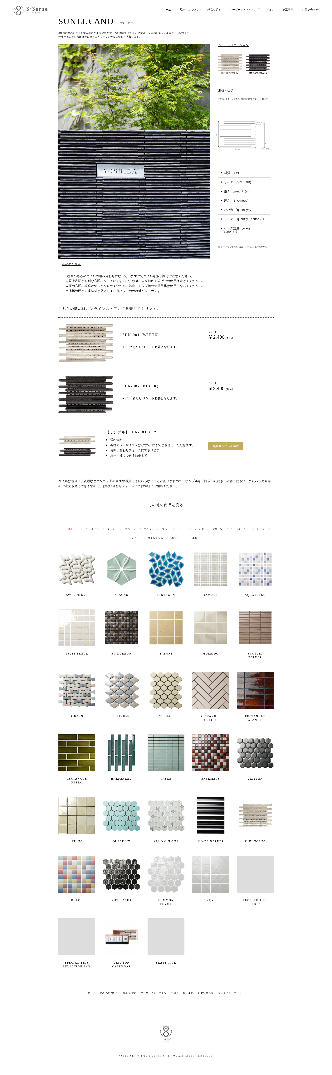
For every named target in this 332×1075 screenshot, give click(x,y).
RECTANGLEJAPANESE (255, 718)
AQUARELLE (255, 595)
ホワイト (176, 537)
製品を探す (214, 9)
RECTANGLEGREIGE (210, 718)
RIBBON (76, 716)
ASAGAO (122, 595)
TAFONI (166, 653)
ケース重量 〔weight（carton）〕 (236, 230)
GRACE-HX (121, 841)
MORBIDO (211, 653)
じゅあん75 (210, 900)
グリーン (217, 529)
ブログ (270, 9)
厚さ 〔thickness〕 (237, 200)
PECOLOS (166, 716)
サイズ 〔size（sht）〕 (240, 182)
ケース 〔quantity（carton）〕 (245, 219)
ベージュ (112, 529)
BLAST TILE (166, 962)
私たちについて (189, 9)
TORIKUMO (121, 716)
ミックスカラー (240, 529)
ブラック (130, 529)
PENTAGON (166, 595)
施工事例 (288, 9)
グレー (182, 529)
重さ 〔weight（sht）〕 (240, 191)
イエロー (195, 537)
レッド (136, 537)
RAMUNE (210, 595)
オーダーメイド (90, 529)
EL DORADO (121, 653)
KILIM (77, 841)
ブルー (166, 529)
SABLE (166, 778)
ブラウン (149, 529)
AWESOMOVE (77, 595)
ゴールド (199, 529)
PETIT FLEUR (77, 653)
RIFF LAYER (121, 900)
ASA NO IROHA (166, 841)
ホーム (167, 9)
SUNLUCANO (255, 841)
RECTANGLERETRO (77, 780)
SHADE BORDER (210, 841)
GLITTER (255, 778)
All (70, 529)
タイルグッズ (155, 537)
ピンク (261, 529)
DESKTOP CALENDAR (121, 964)
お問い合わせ (310, 9)
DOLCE (77, 900)
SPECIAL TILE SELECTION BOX (77, 964)
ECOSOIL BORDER (255, 655)
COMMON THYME (166, 902)
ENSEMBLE (210, 778)
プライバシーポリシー (231, 993)
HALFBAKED (121, 778)
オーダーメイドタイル (243, 9)
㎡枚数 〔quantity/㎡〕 (239, 209)
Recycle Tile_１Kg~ (255, 902)
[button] (244, 173)
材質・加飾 (231, 173)
